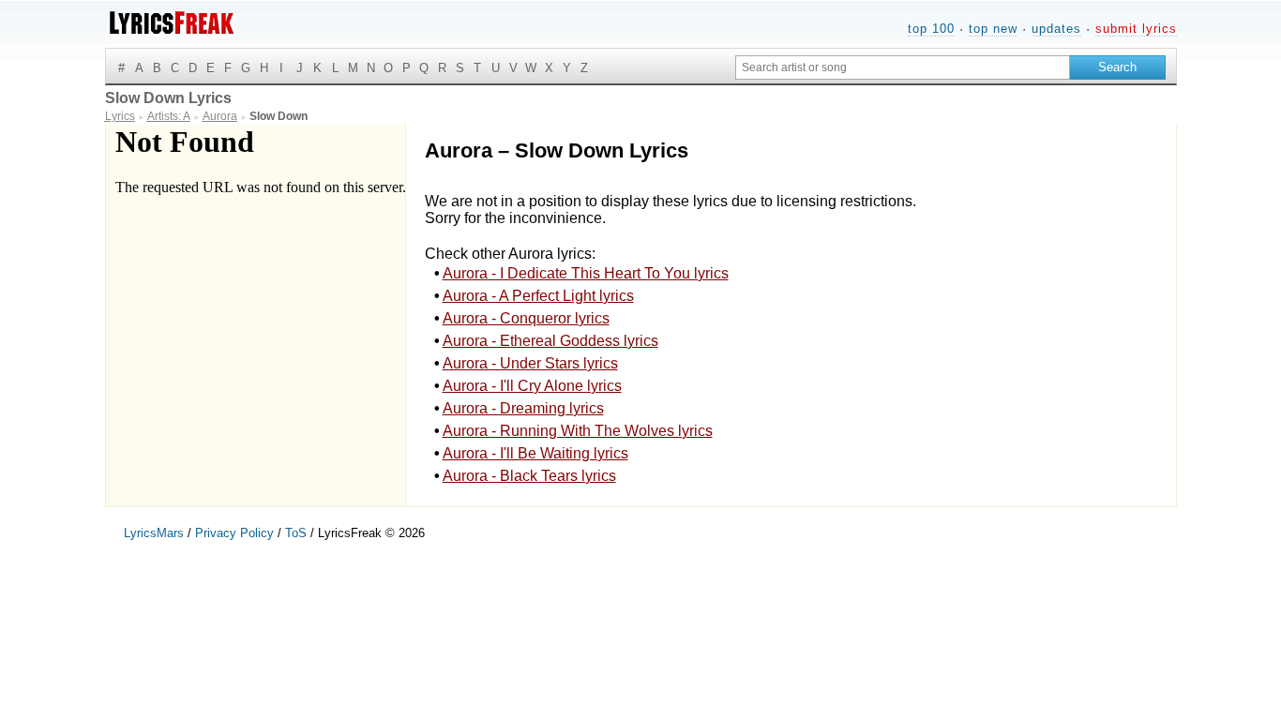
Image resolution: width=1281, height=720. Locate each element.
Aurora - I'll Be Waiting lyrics (535, 453)
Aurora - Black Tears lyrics (529, 476)
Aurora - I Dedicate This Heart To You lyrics (586, 273)
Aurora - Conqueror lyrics (526, 318)
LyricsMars (154, 533)
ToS (296, 533)
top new (993, 29)
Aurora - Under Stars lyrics (530, 363)
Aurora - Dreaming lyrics (523, 408)
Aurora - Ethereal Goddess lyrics (550, 341)
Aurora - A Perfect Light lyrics (538, 296)
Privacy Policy (234, 533)
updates (1056, 29)
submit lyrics (1136, 29)
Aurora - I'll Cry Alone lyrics (532, 386)
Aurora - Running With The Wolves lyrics (578, 431)
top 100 (931, 29)
